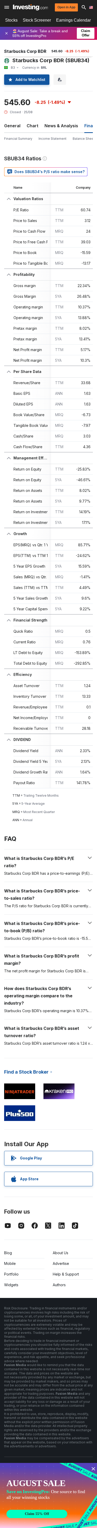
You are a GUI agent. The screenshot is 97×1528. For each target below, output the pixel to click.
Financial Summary (18, 139)
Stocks (11, 20)
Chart (32, 125)
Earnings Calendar (73, 20)
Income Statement (52, 139)
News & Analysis (61, 125)
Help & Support (66, 1274)
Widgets (11, 1285)
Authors (59, 1285)
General (12, 125)
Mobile (10, 1263)
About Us (60, 1253)
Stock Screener (37, 20)
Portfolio (11, 1274)
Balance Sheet (84, 139)
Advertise (61, 1263)
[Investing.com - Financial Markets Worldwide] (30, 7)
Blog (8, 1253)
